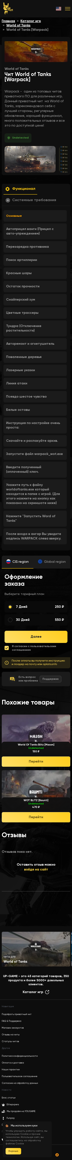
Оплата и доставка (13, 1063)
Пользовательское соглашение (19, 1076)
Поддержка (50, 679)
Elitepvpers (13, 1104)
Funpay (11, 1118)
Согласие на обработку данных (20, 1083)
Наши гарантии (11, 1070)
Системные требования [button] (34, 200)
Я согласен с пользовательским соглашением (34, 648)
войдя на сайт (36, 869)
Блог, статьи (9, 1098)
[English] (59, 8)
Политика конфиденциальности (20, 1056)
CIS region (20, 562)
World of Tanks (18, 25)
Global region (55, 562)
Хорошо (13, 1151)
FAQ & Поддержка (11, 1021)
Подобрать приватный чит (17, 1014)
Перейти (36, 761)
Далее (36, 637)
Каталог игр (30, 21)
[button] (20, 189)
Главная (8, 21)
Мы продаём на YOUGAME (21, 1111)
